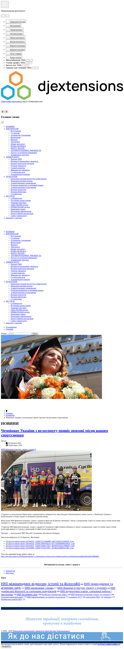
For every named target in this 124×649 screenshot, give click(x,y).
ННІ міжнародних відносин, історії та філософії (40, 583)
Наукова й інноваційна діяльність (24, 161)
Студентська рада (18, 172)
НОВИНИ (10, 127)
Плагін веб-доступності (11, 101)
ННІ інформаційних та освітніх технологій (46, 597)
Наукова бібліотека (18, 192)
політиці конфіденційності (108, 644)
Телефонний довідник (20, 155)
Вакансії (14, 140)
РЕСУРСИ (10, 196)
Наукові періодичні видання (22, 163)
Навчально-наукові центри (22, 181)
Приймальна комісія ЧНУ (11, 599)
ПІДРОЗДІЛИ (11, 177)
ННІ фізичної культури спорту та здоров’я (91, 594)
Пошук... (4, 333)
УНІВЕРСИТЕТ (12, 157)
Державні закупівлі (19, 203)
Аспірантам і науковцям (21, 135)
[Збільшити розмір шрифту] (30, 63)
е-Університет (16, 198)
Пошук (35, 334)
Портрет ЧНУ (16, 159)
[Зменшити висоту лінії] (23, 65)
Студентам (15, 133)
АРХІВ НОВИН (62, 608)
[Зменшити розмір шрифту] (27, 63)
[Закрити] (7, 15)
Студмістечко (16, 194)
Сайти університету (19, 216)
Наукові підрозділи (18, 190)
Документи (15, 142)
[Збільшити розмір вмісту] (31, 60)
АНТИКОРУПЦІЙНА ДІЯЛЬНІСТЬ (26, 150)
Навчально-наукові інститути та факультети (29, 179)
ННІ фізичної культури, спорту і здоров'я (82, 587)
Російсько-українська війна (54, 594)
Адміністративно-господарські (23, 187)
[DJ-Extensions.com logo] (62, 99)
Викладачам (16, 137)
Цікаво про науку (18, 144)
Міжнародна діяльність (20, 170)
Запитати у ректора (14, 218)
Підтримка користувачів (21, 200)
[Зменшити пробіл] (33, 68)
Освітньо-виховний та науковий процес (27, 185)
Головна (9, 413)
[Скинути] (3, 15)
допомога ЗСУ (75, 597)
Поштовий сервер (18, 209)
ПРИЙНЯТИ (6, 647)
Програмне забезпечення (21, 211)
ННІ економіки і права (39, 587)
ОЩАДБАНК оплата (19, 205)
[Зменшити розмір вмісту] (27, 60)
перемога (108, 597)
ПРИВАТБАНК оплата (20, 207)
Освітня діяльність (18, 166)
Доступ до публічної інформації (24, 153)
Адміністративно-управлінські (23, 183)
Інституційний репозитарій (22, 214)
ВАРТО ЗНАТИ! (18, 148)
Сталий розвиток (18, 168)
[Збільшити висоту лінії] (27, 65)
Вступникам (16, 131)
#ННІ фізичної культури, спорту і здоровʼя (18, 449)
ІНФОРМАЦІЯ (12, 129)
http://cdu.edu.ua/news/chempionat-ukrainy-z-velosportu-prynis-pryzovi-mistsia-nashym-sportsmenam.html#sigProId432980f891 (50, 556)
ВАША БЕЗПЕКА (18, 146)
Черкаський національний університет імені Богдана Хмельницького (41, 631)
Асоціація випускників (20, 174)
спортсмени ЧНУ (93, 597)
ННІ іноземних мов (27, 594)
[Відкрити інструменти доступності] (5, 4)
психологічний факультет (12, 597)
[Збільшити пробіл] (37, 68)
